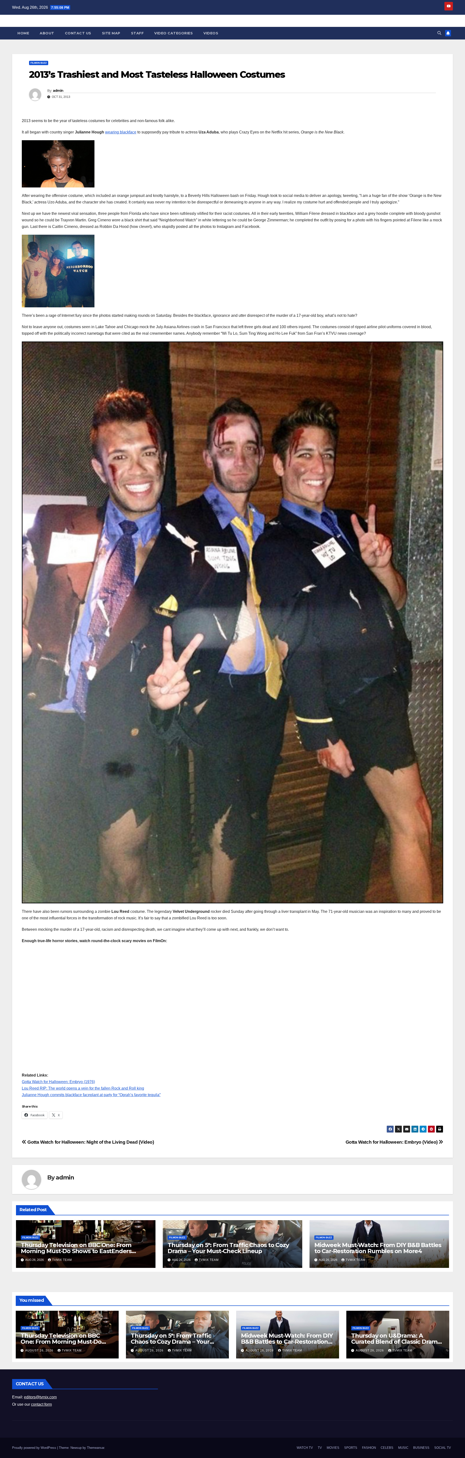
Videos (210, 33)
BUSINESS (421, 1448)
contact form (41, 1404)
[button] (439, 33)
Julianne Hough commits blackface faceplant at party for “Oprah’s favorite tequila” (91, 1095)
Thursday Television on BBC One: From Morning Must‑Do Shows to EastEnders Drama (76, 1251)
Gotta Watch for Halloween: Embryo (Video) (392, 1142)
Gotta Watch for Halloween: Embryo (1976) (58, 1082)
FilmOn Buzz (39, 63)
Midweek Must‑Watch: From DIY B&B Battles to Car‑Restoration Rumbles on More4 (377, 1248)
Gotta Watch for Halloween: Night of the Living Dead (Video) (90, 1142)
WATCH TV (305, 1448)
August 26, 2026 (39, 1350)
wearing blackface (120, 132)
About (47, 33)
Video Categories (173, 33)
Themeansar (95, 1448)
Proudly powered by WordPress (34, 1448)
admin (58, 90)
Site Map (111, 33)
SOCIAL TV (442, 1448)
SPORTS (350, 1448)
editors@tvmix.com (40, 1397)
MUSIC (403, 1448)
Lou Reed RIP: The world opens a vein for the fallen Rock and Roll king (83, 1088)
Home (23, 33)
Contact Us (78, 33)
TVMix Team (62, 1260)
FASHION (369, 1448)
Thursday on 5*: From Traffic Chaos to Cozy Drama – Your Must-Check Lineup (228, 1248)
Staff (137, 33)
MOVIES (333, 1448)
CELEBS (387, 1448)
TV (320, 1448)
